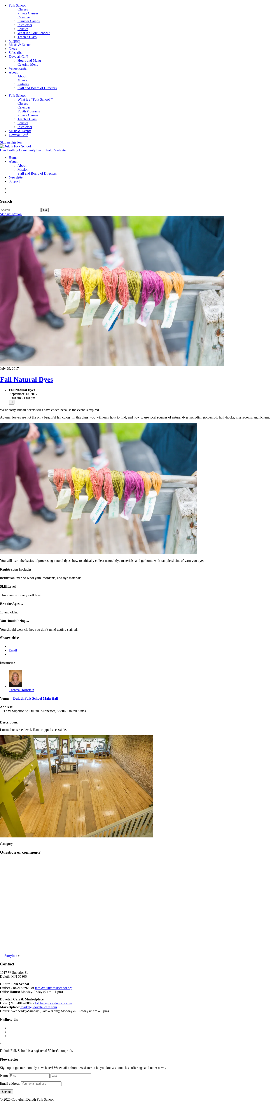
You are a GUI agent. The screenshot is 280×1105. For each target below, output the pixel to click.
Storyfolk (10, 956)
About (13, 72)
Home (13, 157)
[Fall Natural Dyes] (112, 364)
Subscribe (15, 52)
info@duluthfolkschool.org (53, 988)
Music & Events (20, 45)
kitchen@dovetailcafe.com (53, 1003)
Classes (23, 9)
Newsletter (16, 177)
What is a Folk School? (34, 33)
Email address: (10, 1083)
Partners (23, 84)
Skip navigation (11, 142)
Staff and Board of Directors (37, 88)
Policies (23, 29)
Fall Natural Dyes (26, 379)
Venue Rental (18, 68)
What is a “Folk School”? (35, 99)
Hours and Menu (29, 60)
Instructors (25, 25)
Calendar (24, 17)
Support (14, 41)
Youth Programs (29, 111)
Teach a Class (27, 37)
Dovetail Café (18, 56)
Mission (23, 80)
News (13, 49)
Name (4, 1075)
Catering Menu (28, 64)
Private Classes (28, 13)
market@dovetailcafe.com (38, 1007)
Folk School (17, 5)
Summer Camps (29, 21)
